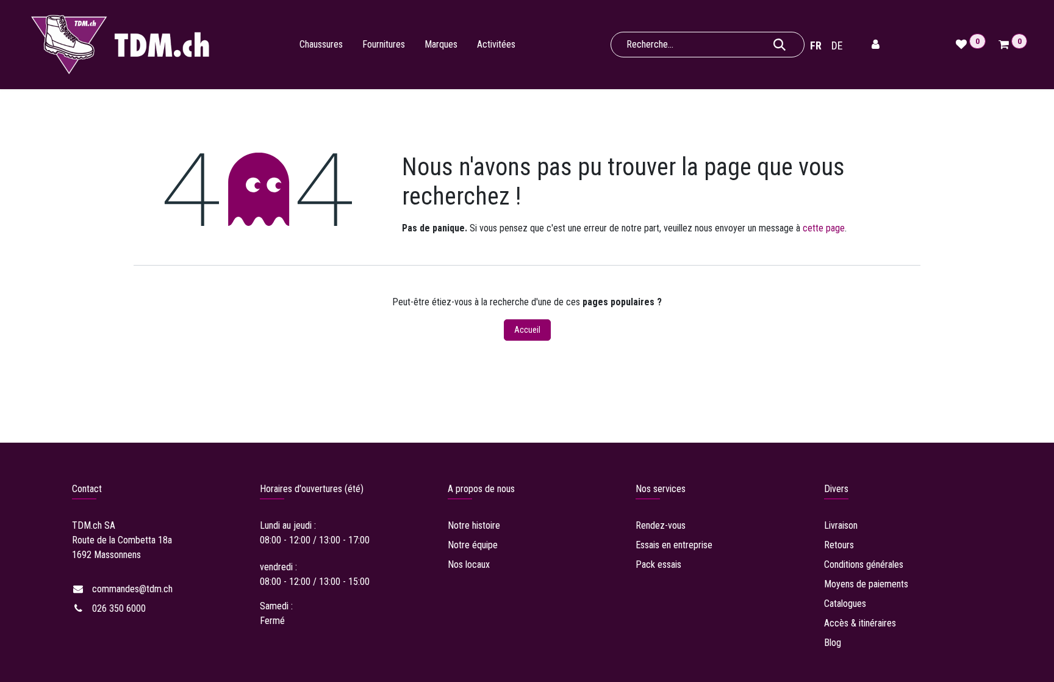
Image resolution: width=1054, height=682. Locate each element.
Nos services (661, 489)
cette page (824, 228)
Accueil (527, 330)
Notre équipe (473, 545)
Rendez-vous (661, 525)
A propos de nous (481, 489)
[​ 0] (1005, 44)
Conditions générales (863, 564)
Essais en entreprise (674, 545)
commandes (132, 589)
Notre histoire (474, 525)
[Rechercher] (779, 44)
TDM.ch (87, 525)
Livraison (842, 525)
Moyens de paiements (866, 584)
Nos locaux (469, 564)
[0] (963, 44)
